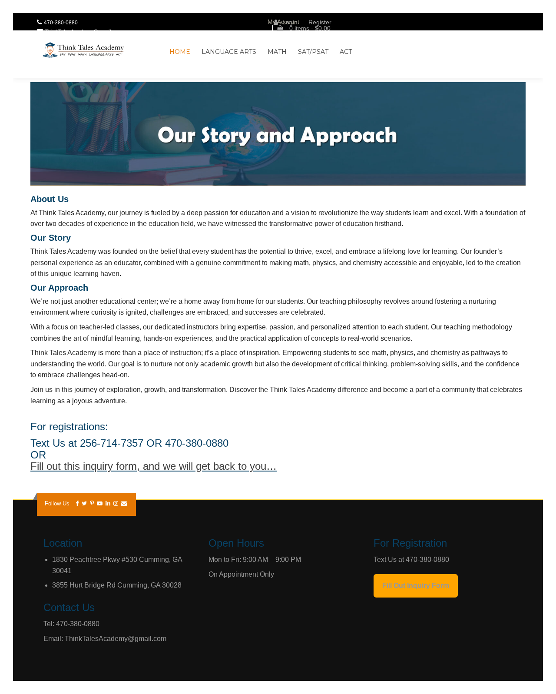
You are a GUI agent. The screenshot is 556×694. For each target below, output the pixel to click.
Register (319, 22)
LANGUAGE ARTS (229, 52)
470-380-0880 (61, 23)
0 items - (309, 28)
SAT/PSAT (313, 52)
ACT (346, 52)
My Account (283, 21)
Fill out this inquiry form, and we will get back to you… (153, 466)
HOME (179, 52)
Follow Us (57, 503)
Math (277, 52)
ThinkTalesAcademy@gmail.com (83, 32)
